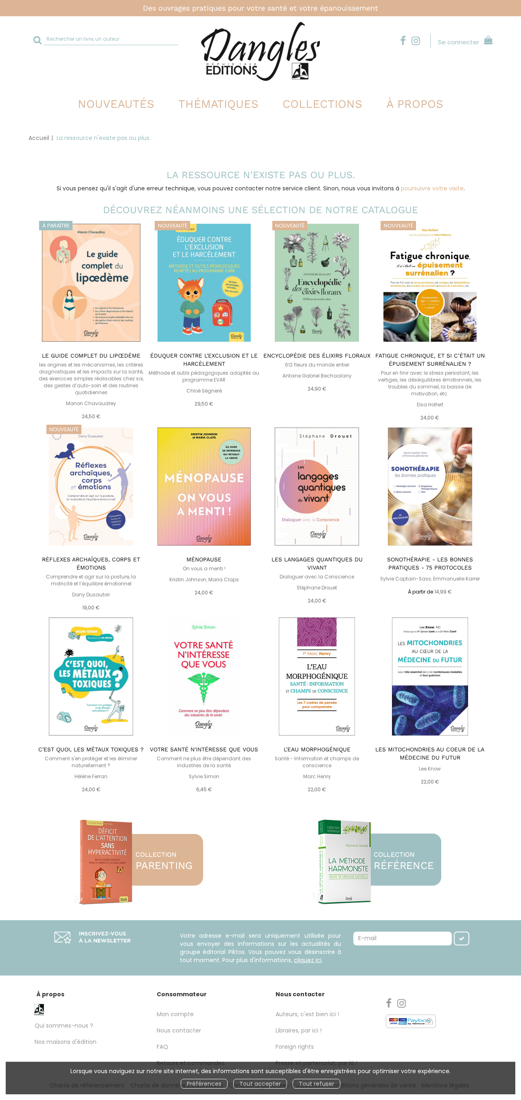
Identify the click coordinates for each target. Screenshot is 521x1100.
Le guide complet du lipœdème (91, 355)
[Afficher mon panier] (487, 41)
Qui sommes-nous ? (64, 1025)
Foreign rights (295, 1047)
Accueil (38, 138)
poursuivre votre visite (432, 188)
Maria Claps (223, 579)
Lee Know (430, 769)
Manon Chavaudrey (91, 403)
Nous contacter (179, 1030)
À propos (414, 104)
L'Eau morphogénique (317, 749)
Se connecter (458, 42)
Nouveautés (116, 104)
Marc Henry (317, 776)
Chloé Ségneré (204, 391)
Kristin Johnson (187, 579)
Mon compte (175, 1014)
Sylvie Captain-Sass (405, 579)
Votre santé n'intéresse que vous (204, 749)
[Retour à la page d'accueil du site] (260, 51)
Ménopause (203, 559)
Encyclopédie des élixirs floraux (316, 355)
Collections (322, 104)
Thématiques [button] (218, 104)
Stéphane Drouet (317, 588)
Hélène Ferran (90, 776)
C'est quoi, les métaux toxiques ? (91, 749)
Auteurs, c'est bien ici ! (307, 1014)
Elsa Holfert (430, 405)
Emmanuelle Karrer (456, 579)
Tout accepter (260, 1084)
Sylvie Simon (204, 776)
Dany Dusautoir (91, 594)
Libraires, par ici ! (299, 1030)
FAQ (162, 1047)
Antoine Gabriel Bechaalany (317, 376)
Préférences (204, 1084)
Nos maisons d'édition (65, 1042)
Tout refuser (316, 1084)
